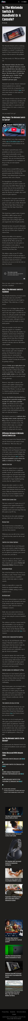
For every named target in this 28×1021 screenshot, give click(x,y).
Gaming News (7, 788)
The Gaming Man (13, 1017)
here (20, 90)
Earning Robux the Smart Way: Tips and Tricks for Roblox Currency (12, 994)
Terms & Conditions (21, 1011)
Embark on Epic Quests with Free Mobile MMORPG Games (13, 880)
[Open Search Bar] (18, 2)
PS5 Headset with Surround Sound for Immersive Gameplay (13, 863)
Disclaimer (12, 1011)
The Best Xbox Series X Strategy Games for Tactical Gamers (13, 940)
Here (23, 759)
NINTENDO (13, 788)
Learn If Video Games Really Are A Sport (14, 792)
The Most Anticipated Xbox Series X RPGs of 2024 (13, 817)
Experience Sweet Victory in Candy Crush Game (13, 835)
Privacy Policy (5, 1011)
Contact (14, 1014)
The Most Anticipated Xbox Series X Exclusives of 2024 (13, 957)
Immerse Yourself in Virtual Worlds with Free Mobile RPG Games (13, 975)
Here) (4, 766)
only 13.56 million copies (13, 141)
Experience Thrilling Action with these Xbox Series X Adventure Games (13, 899)
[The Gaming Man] (3, 2)
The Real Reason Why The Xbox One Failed (14, 790)
